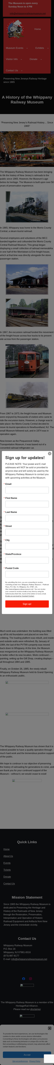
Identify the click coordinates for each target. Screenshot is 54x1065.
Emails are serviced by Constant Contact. (19, 596)
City (7, 540)
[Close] (49, 453)
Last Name (11, 512)
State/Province (13, 554)
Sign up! (27, 604)
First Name (11, 498)
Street (8, 526)
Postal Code (12, 568)
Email (8, 484)
